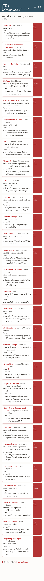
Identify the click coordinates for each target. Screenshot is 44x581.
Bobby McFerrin (23, 250)
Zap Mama (16, 81)
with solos (9, 50)
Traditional (25, 64)
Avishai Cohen (16, 141)
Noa (20, 216)
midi (35, 28)
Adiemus (24, 100)
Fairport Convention (19, 410)
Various (17, 47)
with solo (9, 83)
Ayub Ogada (18, 197)
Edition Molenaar (21, 562)
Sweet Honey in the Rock (16, 384)
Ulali (21, 521)
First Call (23, 344)
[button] (35, 6)
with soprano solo (12, 347)
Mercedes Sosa (23, 233)
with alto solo (10, 200)
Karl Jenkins (18, 25)
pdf (35, 25)
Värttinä (15, 180)
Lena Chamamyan (21, 161)
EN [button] (39, 6)
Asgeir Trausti (23, 328)
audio (36, 84)
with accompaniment (13, 103)
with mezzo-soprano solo (15, 164)
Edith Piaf (22, 485)
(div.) (7, 413)
